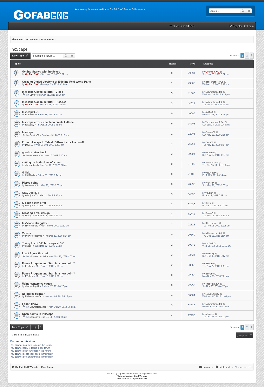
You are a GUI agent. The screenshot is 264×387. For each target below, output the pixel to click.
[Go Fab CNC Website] (41, 14)
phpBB (121, 373)
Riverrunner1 (31, 225)
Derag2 (29, 215)
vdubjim (29, 195)
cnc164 (29, 246)
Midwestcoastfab (213, 92)
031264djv (30, 175)
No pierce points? (33, 293)
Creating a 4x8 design (36, 213)
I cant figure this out (35, 253)
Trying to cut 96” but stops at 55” (43, 243)
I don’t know (30, 303)
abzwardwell (31, 165)
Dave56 (29, 145)
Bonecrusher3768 (214, 82)
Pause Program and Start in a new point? (48, 263)
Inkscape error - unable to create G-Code (48, 122)
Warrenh (29, 185)
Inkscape (27, 132)
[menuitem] (190, 26)
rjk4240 (29, 114)
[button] (252, 56)
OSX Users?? (30, 192)
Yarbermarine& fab (214, 122)
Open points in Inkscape (37, 313)
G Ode (26, 172)
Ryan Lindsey (212, 294)
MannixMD (141, 378)
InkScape (18, 49)
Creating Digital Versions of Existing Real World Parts (56, 81)
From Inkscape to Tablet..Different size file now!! (53, 142)
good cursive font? (34, 152)
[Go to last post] (221, 71)
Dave (32, 95)
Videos (26, 233)
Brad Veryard (140, 376)
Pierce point (30, 182)
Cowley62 (34, 135)
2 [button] (247, 55)
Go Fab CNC (32, 74)
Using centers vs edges (37, 283)
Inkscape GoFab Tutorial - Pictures (44, 101)
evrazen (33, 155)
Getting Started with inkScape (41, 71)
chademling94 (32, 286)
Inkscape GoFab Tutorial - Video (42, 91)
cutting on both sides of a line (41, 162)
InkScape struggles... (35, 223)
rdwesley (29, 124)
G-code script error (34, 202)
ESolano (29, 266)
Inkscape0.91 (30, 112)
